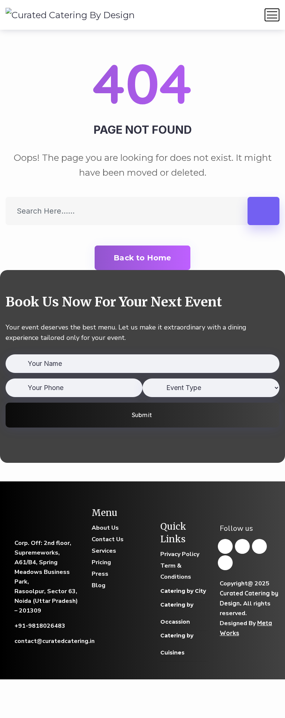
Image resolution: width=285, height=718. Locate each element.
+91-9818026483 (39, 626)
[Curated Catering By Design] (70, 15)
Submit (141, 415)
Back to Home (142, 257)
